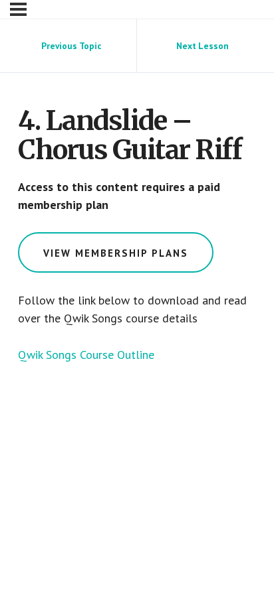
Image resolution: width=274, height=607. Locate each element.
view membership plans (115, 253)
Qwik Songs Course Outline (86, 354)
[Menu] (18, 9)
